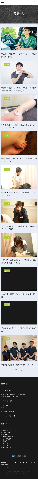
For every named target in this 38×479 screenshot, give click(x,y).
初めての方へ (7, 430)
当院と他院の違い (8, 437)
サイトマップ (7, 447)
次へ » (22, 370)
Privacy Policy (26, 471)
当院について (7, 432)
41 (19, 370)
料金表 (5, 441)
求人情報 (5, 445)
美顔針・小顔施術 (8, 411)
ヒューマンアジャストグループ (21, 473)
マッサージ (6, 407)
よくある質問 (7, 439)
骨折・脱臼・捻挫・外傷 (10, 396)
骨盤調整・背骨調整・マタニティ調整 (14, 394)
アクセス (5, 443)
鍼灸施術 (5, 405)
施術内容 (5, 434)
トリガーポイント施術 (9, 416)
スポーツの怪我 (7, 401)
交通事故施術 (7, 390)
